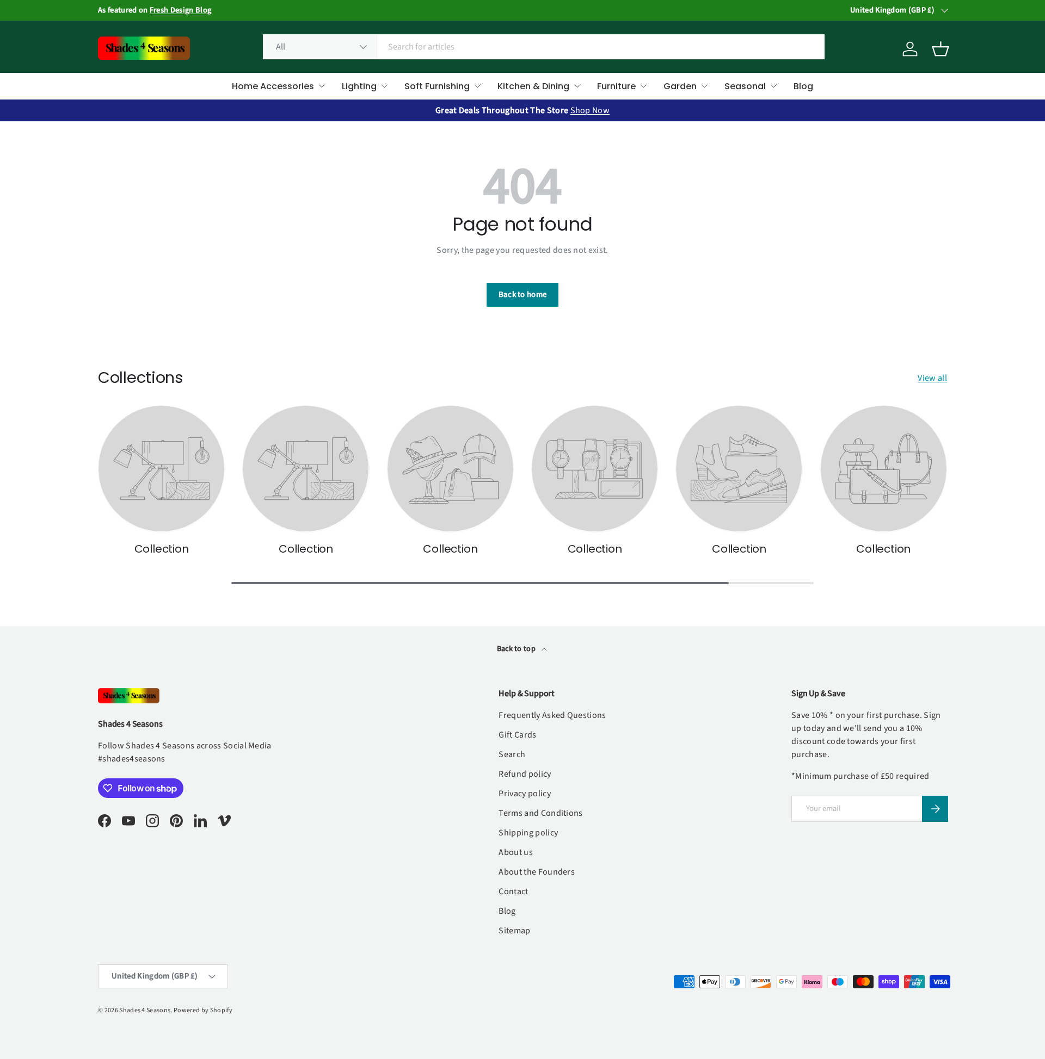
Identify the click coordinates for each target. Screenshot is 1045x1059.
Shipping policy (528, 833)
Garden (680, 86)
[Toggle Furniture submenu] (643, 85)
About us (516, 852)
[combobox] (544, 46)
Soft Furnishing (437, 86)
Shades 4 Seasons (144, 1010)
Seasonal (745, 86)
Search (512, 754)
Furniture (616, 86)
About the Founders (537, 872)
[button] (940, 49)
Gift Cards (517, 735)
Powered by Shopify (203, 1010)
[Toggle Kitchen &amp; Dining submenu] (576, 85)
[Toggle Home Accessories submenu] (321, 85)
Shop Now (590, 110)
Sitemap (514, 931)
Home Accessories (273, 86)
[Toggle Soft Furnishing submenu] (477, 85)
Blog (803, 86)
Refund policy (525, 774)
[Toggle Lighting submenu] (384, 85)
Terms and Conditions (540, 813)
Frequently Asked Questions (552, 715)
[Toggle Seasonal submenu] (773, 85)
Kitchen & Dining (533, 86)
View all (932, 378)
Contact (513, 891)
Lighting (359, 86)
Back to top (517, 648)
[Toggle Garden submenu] (704, 85)
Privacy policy (524, 794)
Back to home (523, 294)
